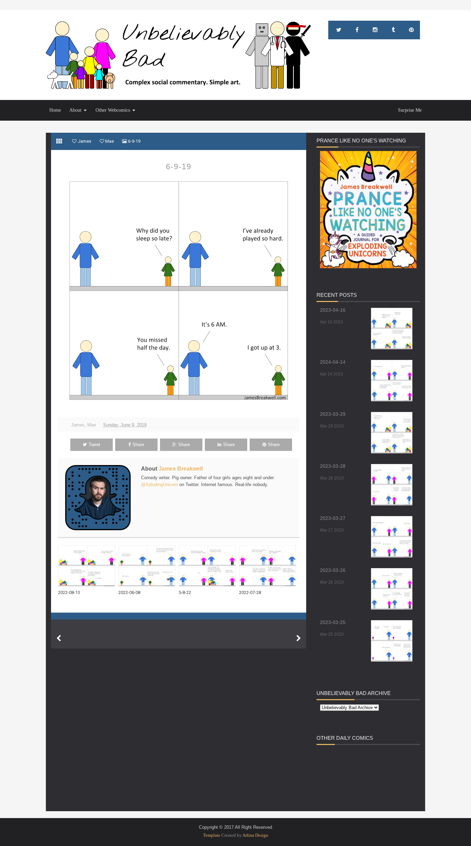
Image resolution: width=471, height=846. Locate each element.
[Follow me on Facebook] (357, 30)
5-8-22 (185, 592)
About (75, 110)
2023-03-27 (332, 518)
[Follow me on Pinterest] (411, 30)
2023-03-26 (332, 570)
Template (211, 835)
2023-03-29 (332, 414)
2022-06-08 (129, 592)
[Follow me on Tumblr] (393, 30)
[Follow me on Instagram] (375, 30)
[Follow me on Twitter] (339, 30)
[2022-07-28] (269, 565)
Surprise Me (410, 110)
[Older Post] (298, 638)
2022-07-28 (250, 592)
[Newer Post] (58, 638)
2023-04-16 (332, 310)
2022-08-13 (69, 592)
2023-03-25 (332, 622)
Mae (91, 424)
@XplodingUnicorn (159, 484)
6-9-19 (178, 166)
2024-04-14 (332, 362)
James (77, 424)
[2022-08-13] (88, 565)
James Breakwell (181, 469)
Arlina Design (255, 835)
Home (55, 110)
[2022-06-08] (148, 565)
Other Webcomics (113, 110)
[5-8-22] (209, 565)
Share (138, 444)
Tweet (94, 444)
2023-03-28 (332, 466)
